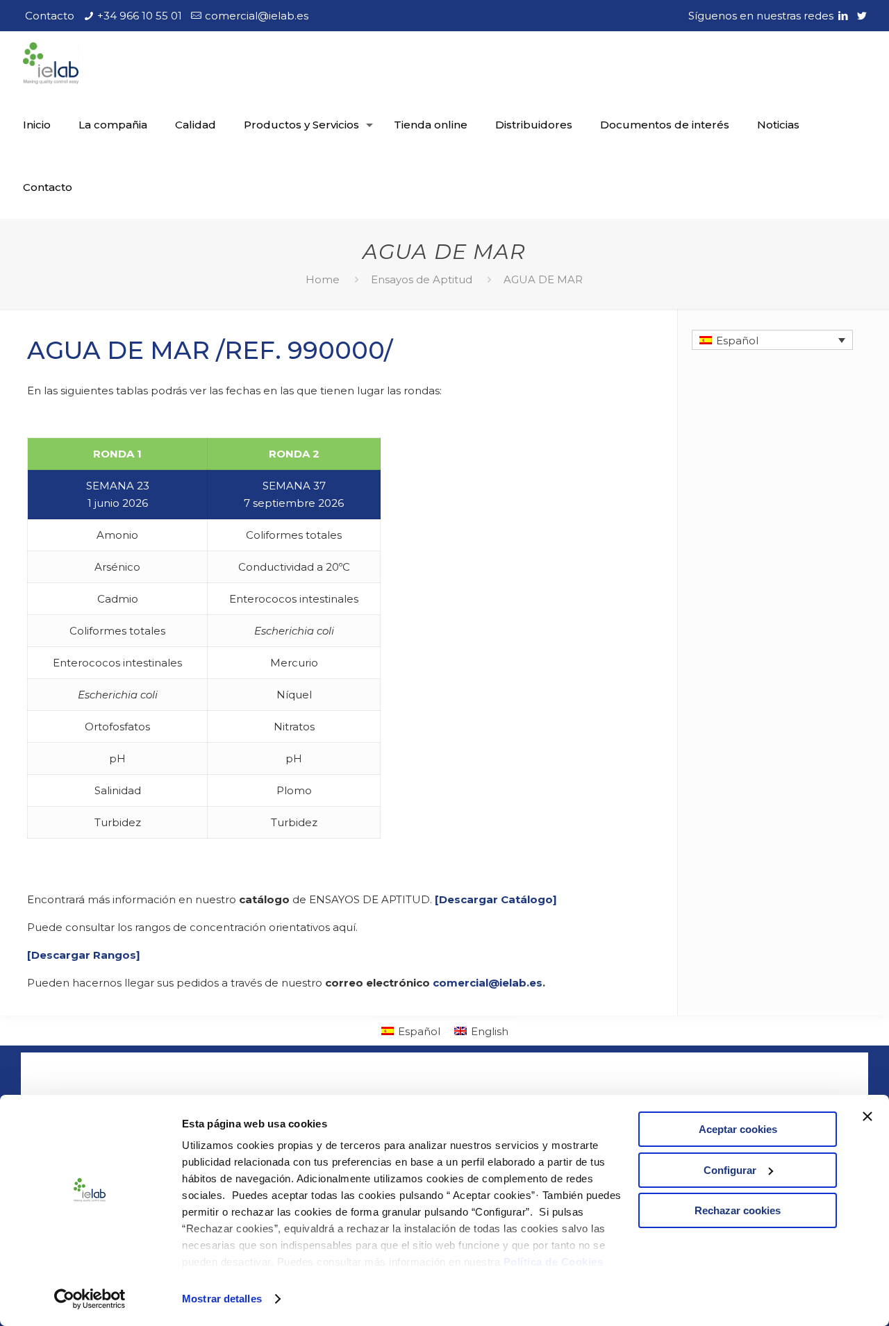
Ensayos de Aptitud (421, 279)
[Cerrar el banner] (867, 1116)
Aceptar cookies (738, 1129)
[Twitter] (862, 15)
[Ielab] (50, 62)
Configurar (730, 1170)
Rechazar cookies (738, 1210)
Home (323, 279)
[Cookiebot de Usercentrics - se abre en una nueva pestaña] (90, 1299)
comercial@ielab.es (256, 15)
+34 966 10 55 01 (139, 15)
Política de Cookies (554, 1262)
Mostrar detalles (222, 1298)
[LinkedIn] (843, 15)
